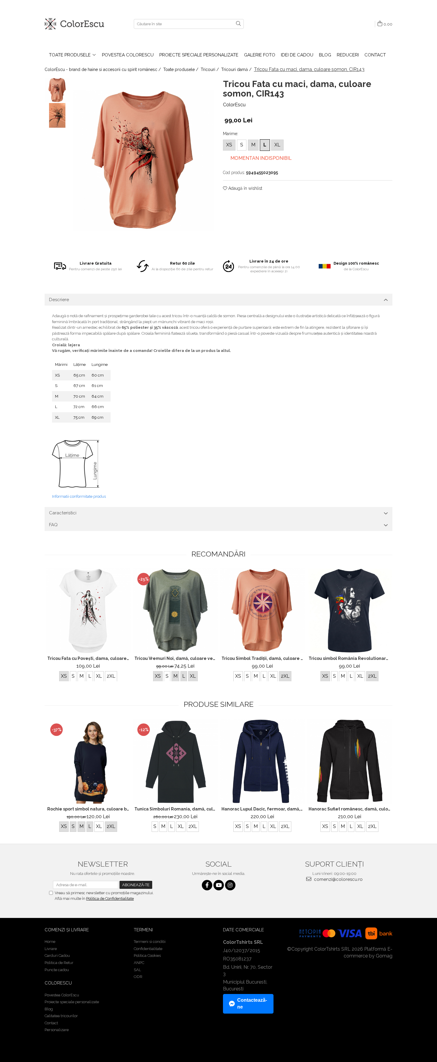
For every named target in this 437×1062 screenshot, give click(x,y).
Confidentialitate (148, 948)
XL (277, 145)
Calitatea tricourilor (61, 1016)
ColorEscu (234, 105)
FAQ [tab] (53, 524)
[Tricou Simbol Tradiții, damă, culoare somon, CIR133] (262, 610)
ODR (138, 976)
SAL (137, 970)
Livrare (51, 948)
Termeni (143, 930)
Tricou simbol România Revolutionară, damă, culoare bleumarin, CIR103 (350, 658)
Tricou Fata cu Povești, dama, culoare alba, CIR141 (89, 658)
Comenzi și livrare (67, 930)
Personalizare (57, 1030)
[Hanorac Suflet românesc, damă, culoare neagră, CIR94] (349, 761)
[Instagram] (230, 885)
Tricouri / (210, 69)
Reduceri (348, 55)
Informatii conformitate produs (79, 496)
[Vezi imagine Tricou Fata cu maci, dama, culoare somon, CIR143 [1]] (57, 115)
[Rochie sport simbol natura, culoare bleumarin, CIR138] (88, 761)
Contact (375, 55)
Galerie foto (259, 55)
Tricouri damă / (237, 69)
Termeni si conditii (150, 941)
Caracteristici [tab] (62, 513)
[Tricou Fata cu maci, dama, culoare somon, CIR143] (143, 160)
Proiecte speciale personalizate (198, 55)
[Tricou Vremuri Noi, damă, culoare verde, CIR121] (175, 610)
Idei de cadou (297, 55)
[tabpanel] (143, 160)
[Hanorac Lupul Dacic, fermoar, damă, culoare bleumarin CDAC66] (262, 761)
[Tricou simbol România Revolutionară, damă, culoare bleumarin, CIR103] (349, 610)
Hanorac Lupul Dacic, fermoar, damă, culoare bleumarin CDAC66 (263, 809)
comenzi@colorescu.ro (338, 879)
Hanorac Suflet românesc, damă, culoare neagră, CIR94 (350, 809)
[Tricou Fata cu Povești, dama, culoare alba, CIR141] (88, 610)
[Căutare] (238, 24)
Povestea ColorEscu (128, 55)
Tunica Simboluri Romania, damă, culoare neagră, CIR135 (176, 809)
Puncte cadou (57, 970)
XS (229, 145)
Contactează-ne (252, 1003)
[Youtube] (218, 885)
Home (50, 941)
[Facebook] (207, 885)
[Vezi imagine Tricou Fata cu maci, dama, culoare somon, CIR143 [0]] (57, 90)
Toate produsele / (181, 69)
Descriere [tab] (59, 299)
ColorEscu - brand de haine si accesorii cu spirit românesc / (103, 69)
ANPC (139, 962)
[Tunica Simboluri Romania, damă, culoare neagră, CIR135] (175, 761)
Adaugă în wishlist (244, 188)
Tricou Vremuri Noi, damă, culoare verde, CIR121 (176, 658)
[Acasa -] (74, 24)
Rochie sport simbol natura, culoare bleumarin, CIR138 (89, 809)
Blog (325, 55)
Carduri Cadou (57, 955)
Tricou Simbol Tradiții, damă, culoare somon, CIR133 (263, 658)
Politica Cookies (147, 955)
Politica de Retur (59, 962)
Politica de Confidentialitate (110, 898)
